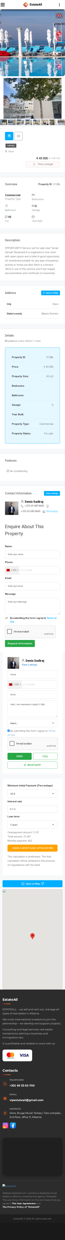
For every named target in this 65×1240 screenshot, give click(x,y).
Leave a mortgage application (32, 848)
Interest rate (15, 801)
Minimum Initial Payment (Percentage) (30, 785)
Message (10, 594)
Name (8, 546)
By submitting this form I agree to (33, 620)
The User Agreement (24, 1203)
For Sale (11, 146)
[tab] (9, 136)
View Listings (52, 493)
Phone (9, 562)
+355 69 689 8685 (34, 505)
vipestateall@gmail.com (27, 1100)
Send (19, 756)
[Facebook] (13, 1125)
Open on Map (51, 293)
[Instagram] (5, 1125)
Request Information (20, 643)
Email (8, 578)
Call (45, 756)
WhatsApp (52, 511)
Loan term (14, 816)
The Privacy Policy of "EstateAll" (21, 1207)
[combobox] (12, 570)
